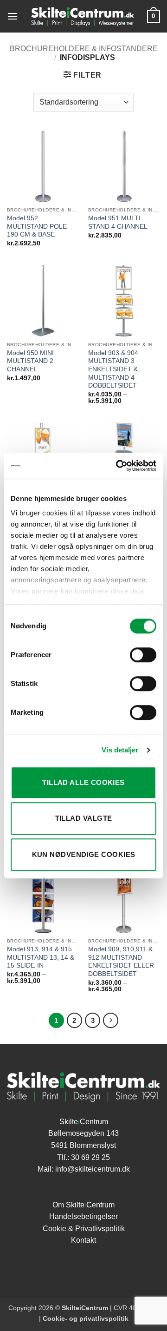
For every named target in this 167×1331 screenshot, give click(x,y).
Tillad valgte (83, 818)
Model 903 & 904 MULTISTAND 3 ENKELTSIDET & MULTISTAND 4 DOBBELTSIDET (113, 369)
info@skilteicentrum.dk (92, 1169)
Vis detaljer (120, 750)
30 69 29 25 (90, 1157)
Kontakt (83, 1240)
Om (83, 1205)
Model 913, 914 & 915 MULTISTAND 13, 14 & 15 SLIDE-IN (40, 957)
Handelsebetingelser (83, 1216)
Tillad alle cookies (83, 782)
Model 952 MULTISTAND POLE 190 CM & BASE (37, 226)
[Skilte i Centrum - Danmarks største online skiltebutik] (82, 16)
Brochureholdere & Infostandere (84, 49)
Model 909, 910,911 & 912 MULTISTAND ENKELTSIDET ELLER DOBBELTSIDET (121, 961)
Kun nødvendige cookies (83, 854)
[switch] (143, 654)
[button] (12, 16)
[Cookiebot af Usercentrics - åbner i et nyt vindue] (117, 466)
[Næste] (111, 1020)
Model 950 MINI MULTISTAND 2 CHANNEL (30, 361)
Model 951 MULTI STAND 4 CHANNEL (118, 222)
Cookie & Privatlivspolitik (84, 1228)
